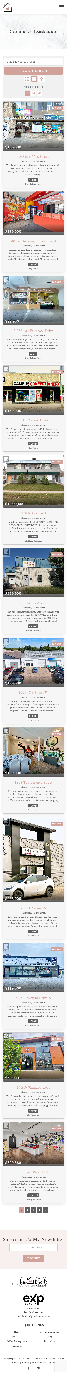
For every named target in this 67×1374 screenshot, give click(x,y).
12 (27, 93)
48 (39, 93)
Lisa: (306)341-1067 (33, 1312)
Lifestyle (17, 1345)
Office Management (17, 1341)
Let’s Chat (49, 1341)
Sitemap (25, 1362)
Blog (49, 1336)
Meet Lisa (17, 1336)
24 (33, 93)
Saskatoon (33, 1308)
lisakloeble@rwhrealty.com (33, 1316)
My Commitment (49, 1331)
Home (17, 1331)
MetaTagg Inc (48, 1362)
